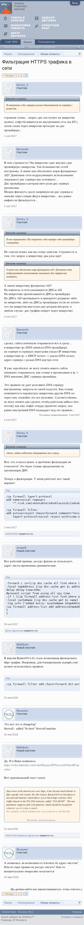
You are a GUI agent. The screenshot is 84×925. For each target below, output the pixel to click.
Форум (28, 42)
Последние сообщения (42, 47)
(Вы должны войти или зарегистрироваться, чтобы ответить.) (46, 889)
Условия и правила (72, 917)
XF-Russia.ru (19, 920)
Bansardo (23, 149)
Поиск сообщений (14, 47)
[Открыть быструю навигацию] (79, 54)
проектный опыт (50, 27)
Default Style (9, 912)
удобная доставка (49, 19)
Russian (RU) (25, 912)
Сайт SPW (11, 41)
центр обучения (18, 34)
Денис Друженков (14, 630)
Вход (75, 3)
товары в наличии (18, 19)
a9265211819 (12, 534)
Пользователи (46, 41)
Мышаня (22, 710)
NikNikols (23, 644)
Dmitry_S (22, 84)
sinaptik (22, 547)
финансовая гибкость (20, 27)
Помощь (77, 912)
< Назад (7, 75)
